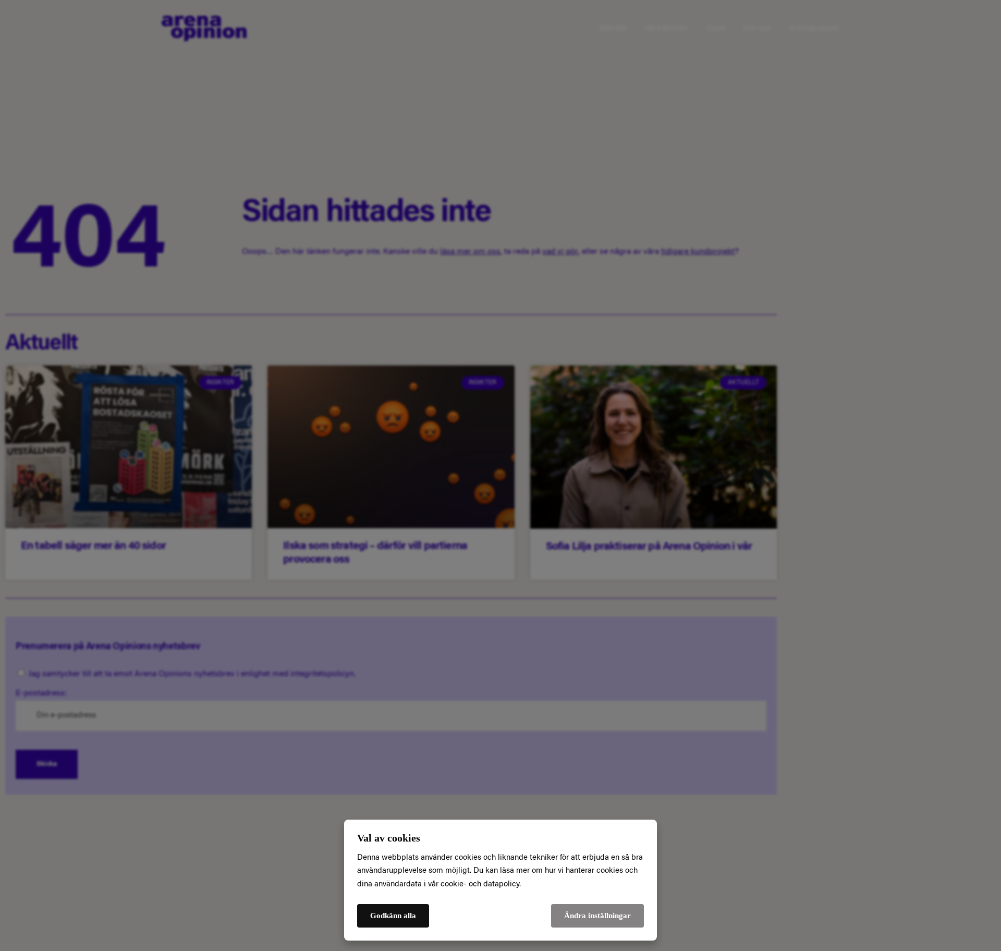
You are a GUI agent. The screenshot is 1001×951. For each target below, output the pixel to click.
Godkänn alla (393, 915)
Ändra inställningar (597, 915)
